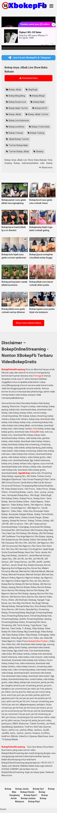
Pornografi (38, 376)
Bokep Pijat (34, 801)
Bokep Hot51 (41, 108)
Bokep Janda (22, 789)
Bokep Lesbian (28, 798)
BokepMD (34, 432)
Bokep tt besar (15, 133)
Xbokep (39, 151)
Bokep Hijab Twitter (18, 108)
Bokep (8, 789)
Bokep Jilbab (14, 89)
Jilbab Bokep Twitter (18, 139)
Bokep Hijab (38, 102)
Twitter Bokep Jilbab (18, 151)
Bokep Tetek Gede (40, 127)
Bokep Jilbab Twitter (38, 114)
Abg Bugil (32, 89)
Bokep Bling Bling (16, 96)
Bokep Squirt (30, 795)
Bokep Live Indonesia (18, 120)
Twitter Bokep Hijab (18, 145)
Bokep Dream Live (17, 102)
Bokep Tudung (37, 133)
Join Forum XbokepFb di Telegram (32, 57)
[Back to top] (51, 807)
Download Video (30, 78)
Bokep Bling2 (38, 96)
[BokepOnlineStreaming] (24, 6)
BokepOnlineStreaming (13, 369)
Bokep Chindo (27, 792)
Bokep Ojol (38, 789)
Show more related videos (28, 323)
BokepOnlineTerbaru (38, 641)
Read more (46, 167)
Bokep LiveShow (16, 127)
